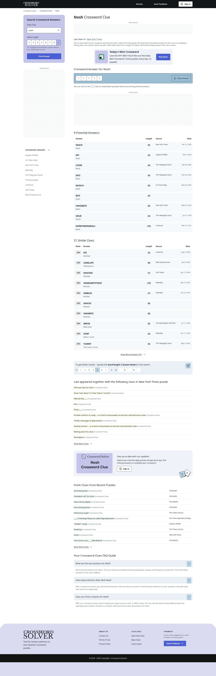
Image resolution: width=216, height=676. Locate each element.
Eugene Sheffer (175, 524)
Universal (29, 185)
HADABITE (88, 313)
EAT (77, 155)
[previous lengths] (58, 42)
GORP (86, 333)
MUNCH (80, 185)
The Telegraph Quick (34, 175)
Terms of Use (104, 640)
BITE (78, 195)
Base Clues (136, 640)
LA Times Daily (31, 160)
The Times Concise (176, 513)
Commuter (173, 491)
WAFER (86, 323)
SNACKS (87, 303)
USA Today (29, 190)
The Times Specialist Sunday (180, 518)
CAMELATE (88, 262)
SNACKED (88, 273)
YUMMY (87, 343)
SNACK (79, 145)
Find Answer (44, 56)
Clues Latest (136, 644)
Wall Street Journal (33, 195)
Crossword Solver (29, 11)
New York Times (94, 39)
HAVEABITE (81, 205)
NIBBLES (87, 293)
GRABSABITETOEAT (92, 283)
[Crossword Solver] (31, 4)
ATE (85, 252)
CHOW (79, 165)
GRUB (78, 216)
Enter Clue (31, 25)
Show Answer (183, 78)
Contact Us (103, 636)
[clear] (58, 30)
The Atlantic (173, 502)
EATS (78, 175)
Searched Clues (137, 636)
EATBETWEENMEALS (85, 226)
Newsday (29, 170)
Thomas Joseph (31, 180)
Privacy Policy (104, 644)
